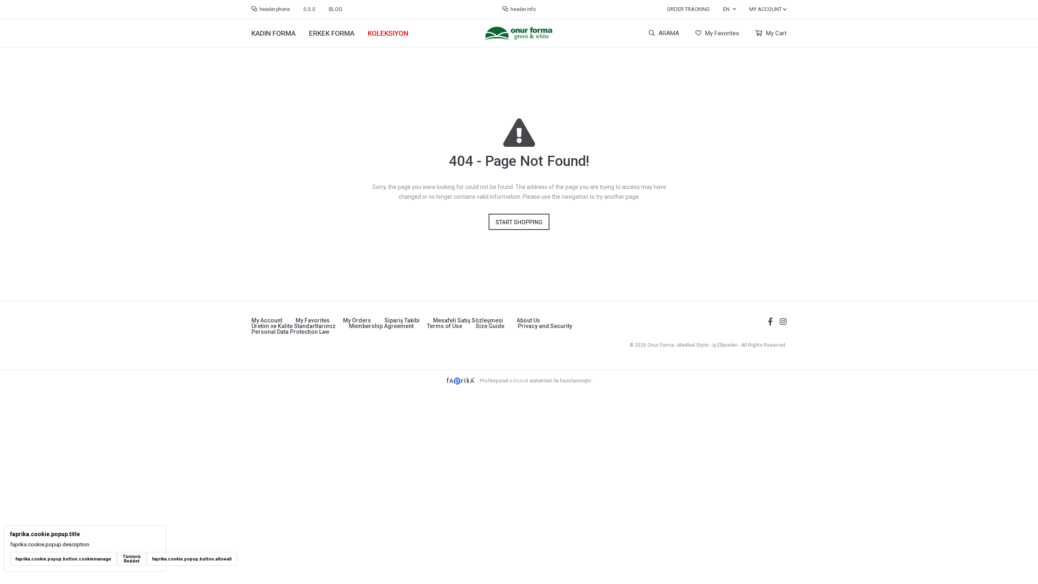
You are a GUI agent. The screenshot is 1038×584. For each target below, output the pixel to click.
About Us (528, 320)
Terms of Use (444, 326)
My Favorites (721, 33)
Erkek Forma (331, 33)
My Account (266, 320)
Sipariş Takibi (402, 320)
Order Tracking (688, 9)
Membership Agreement (381, 326)
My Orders (357, 320)
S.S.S (309, 9)
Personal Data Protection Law (290, 331)
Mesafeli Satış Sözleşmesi (468, 320)
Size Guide (490, 326)
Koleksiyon (388, 33)
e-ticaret (518, 381)
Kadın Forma (273, 33)
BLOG (335, 9)
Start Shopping (519, 222)
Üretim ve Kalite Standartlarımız (293, 326)
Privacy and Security (545, 326)
